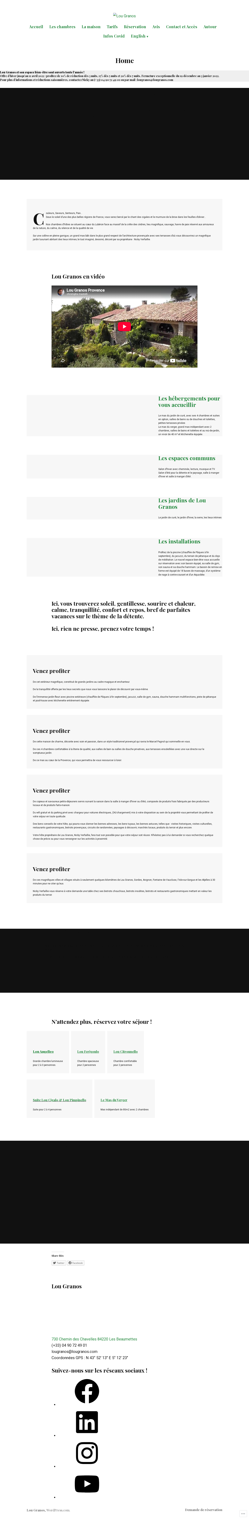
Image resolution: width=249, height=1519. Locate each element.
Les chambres (62, 26)
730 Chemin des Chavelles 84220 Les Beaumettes (94, 1339)
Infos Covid (114, 36)
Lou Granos (36, 1510)
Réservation (135, 26)
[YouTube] (87, 1497)
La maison (91, 26)
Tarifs (112, 26)
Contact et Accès (181, 26)
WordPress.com (57, 1510)
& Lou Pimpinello (72, 1100)
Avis (156, 26)
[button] (31, 422)
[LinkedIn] (87, 1435)
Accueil (36, 26)
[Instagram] (87, 1466)
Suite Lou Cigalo (45, 1100)
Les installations (179, 541)
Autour (210, 26)
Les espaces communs (186, 458)
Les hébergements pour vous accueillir (189, 401)
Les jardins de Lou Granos (182, 503)
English (138, 36)
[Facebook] (87, 1404)
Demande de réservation (203, 1510)
